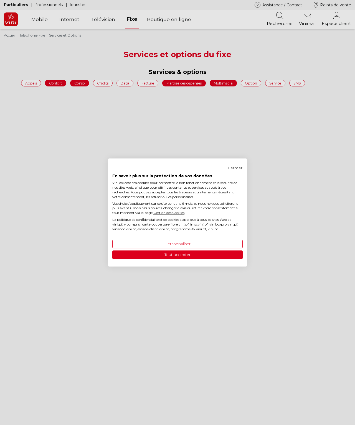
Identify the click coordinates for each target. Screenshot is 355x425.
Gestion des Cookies (168, 213)
